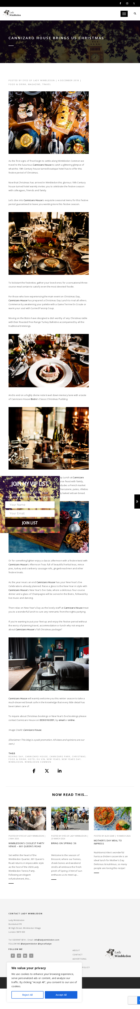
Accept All (61, 994)
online (71, 720)
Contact (78, 954)
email (62, 720)
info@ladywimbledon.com (46, 939)
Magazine (34, 84)
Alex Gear (109, 836)
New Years (53, 759)
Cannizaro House (42, 164)
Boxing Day (16, 756)
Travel (46, 84)
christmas (79, 756)
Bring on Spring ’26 (63, 843)
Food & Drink (17, 84)
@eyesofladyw (45, 943)
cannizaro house (36, 756)
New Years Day (71, 759)
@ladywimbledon (29, 943)
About (76, 950)
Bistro (34, 399)
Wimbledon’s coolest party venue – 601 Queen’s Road (26, 845)
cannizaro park (60, 756)
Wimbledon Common (38, 762)
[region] (44, 982)
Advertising (80, 959)
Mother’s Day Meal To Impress (108, 842)
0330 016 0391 (47, 720)
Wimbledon (16, 762)
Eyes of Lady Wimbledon (39, 80)
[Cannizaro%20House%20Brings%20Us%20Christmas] (34, 771)
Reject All (27, 994)
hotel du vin (36, 759)
